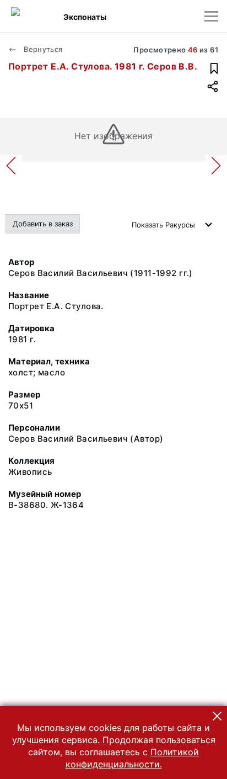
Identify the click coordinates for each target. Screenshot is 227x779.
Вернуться (42, 49)
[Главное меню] (211, 16)
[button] (217, 716)
